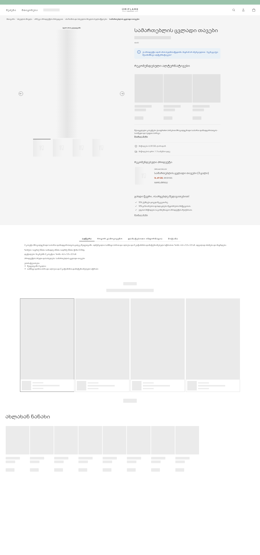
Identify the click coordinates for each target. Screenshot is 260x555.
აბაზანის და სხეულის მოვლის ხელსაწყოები (86, 19)
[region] (71, 84)
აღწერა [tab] (87, 238)
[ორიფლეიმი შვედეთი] (130, 9)
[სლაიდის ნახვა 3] (81, 148)
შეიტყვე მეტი (141, 136)
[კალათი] (254, 10)
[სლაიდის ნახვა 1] (42, 148)
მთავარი (10, 19)
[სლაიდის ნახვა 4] (101, 148)
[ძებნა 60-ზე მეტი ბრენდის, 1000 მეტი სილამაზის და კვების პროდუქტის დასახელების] (234, 10)
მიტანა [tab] (173, 238)
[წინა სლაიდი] (21, 93)
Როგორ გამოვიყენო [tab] (110, 238)
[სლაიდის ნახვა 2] (61, 148)
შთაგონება (30, 10)
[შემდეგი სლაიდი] (122, 93)
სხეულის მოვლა (24, 19)
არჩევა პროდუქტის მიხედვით (48, 19)
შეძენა (11, 10)
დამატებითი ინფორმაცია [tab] (145, 238)
